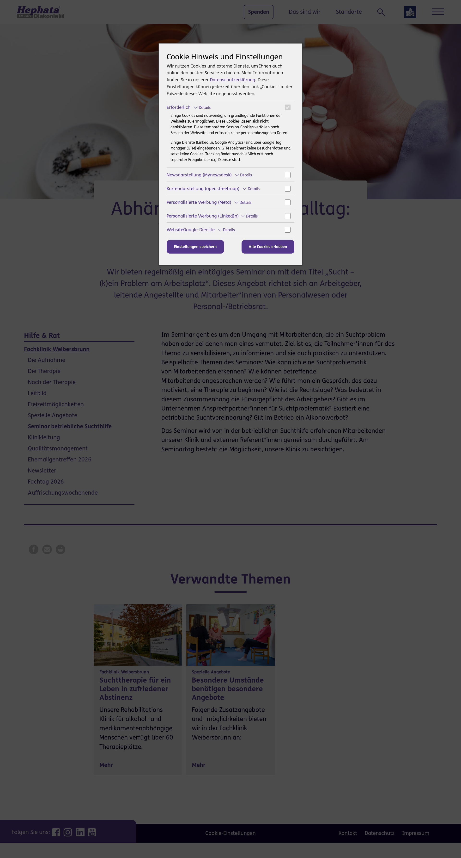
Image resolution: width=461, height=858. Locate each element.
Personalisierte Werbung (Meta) (209, 202)
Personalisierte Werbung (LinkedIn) (212, 216)
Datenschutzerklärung (232, 79)
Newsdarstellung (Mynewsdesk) (209, 175)
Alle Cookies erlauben (268, 246)
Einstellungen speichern (195, 246)
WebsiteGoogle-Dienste (201, 229)
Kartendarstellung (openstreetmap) (213, 188)
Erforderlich (189, 107)
